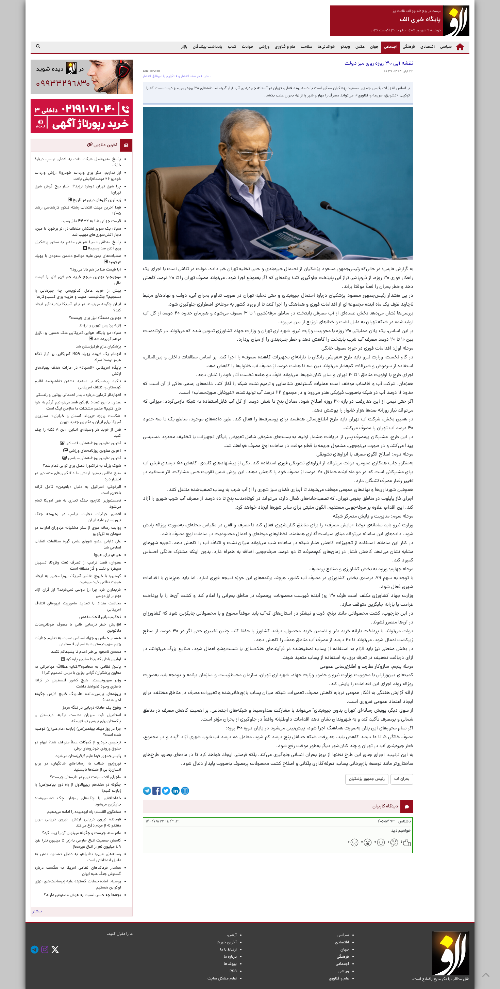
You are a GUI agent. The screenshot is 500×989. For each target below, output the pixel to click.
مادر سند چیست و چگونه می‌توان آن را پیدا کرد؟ (80, 833)
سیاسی (446, 47)
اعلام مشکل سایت (222, 979)
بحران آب (402, 779)
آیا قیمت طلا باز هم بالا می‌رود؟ (95, 270)
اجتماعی (389, 47)
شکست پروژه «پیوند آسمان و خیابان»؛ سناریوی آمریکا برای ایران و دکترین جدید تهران (78, 419)
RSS (233, 972)
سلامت (306, 47)
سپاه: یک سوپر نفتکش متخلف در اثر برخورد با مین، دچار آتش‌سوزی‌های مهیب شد (78, 232)
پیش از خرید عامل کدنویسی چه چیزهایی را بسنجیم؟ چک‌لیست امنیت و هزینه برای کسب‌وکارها (78, 294)
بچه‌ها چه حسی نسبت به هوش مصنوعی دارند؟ (82, 895)
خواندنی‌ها (326, 47)
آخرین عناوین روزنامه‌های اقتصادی (93, 444)
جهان (374, 47)
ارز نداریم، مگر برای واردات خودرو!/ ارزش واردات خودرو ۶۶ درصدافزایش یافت (78, 176)
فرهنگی (409, 47)
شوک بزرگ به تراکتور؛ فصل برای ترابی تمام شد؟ (81, 466)
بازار (184, 47)
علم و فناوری (285, 47)
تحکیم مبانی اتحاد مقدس (100, 617)
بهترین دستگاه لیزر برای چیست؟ (95, 318)
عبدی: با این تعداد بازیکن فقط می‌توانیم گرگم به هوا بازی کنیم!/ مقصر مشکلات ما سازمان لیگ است (78, 406)
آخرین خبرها (227, 943)
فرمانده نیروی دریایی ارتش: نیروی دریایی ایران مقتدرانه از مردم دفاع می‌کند (78, 823)
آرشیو (232, 935)
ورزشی (264, 47)
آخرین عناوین (105, 145)
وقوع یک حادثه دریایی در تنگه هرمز (92, 708)
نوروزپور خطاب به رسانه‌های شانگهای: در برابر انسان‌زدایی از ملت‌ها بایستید (78, 767)
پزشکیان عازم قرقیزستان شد (98, 347)
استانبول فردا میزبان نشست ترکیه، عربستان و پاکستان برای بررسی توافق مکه (78, 718)
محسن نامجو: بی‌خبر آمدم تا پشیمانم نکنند (86, 652)
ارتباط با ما (228, 950)
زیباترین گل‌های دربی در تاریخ (96, 200)
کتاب (232, 47)
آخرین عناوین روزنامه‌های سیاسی (94, 458)
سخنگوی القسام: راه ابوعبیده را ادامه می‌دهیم (84, 812)
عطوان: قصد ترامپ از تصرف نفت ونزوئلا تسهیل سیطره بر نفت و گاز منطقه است (78, 566)
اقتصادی (427, 47)
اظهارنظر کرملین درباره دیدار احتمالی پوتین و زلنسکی (78, 395)
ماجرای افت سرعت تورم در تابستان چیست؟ (85, 777)
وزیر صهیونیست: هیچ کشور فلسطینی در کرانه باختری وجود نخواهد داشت (78, 684)
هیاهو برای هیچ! (107, 555)
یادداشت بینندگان (207, 47)
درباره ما (230, 957)
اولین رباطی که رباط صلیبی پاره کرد (93, 659)
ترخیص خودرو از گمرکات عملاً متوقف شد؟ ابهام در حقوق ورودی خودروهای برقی (78, 746)
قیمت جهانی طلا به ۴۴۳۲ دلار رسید (91, 221)
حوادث (247, 47)
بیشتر (37, 912)
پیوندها (230, 964)
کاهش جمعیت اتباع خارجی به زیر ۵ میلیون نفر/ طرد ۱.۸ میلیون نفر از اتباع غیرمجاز (78, 844)
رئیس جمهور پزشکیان (367, 779)
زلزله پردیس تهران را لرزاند (100, 326)
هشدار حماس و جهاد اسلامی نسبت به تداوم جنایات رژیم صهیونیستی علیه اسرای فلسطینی (78, 641)
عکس (360, 47)
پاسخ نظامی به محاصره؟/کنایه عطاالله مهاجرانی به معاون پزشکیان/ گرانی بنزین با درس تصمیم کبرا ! (78, 670)
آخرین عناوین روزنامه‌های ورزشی (94, 451)
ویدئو (345, 47)
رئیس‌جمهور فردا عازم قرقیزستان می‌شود (87, 756)
